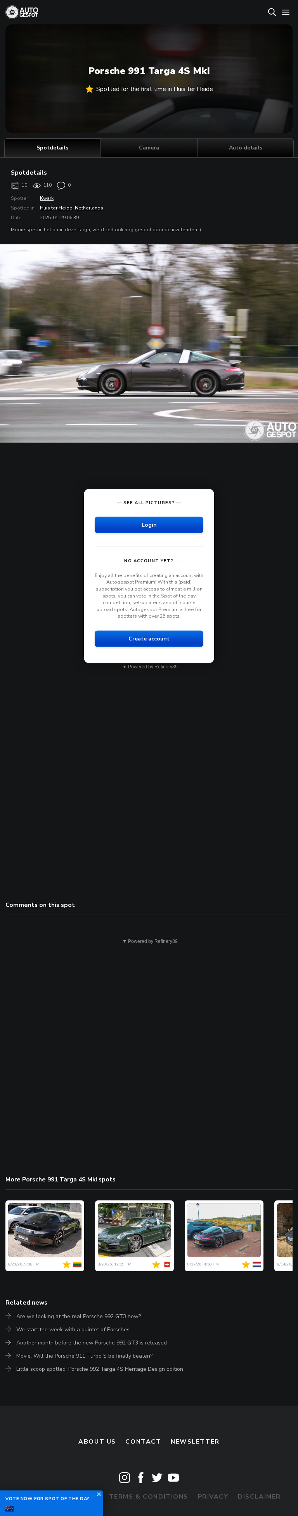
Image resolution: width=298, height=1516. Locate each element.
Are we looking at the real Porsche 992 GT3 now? (78, 1316)
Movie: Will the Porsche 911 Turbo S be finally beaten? (84, 1356)
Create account (149, 638)
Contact (143, 1441)
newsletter (195, 1441)
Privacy (213, 1496)
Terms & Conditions (148, 1496)
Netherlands (89, 208)
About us (97, 1441)
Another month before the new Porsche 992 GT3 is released (91, 1342)
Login (149, 524)
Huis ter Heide (56, 208)
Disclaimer (259, 1496)
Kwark (47, 198)
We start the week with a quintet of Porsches (73, 1329)
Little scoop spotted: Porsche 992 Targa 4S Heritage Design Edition (99, 1369)
